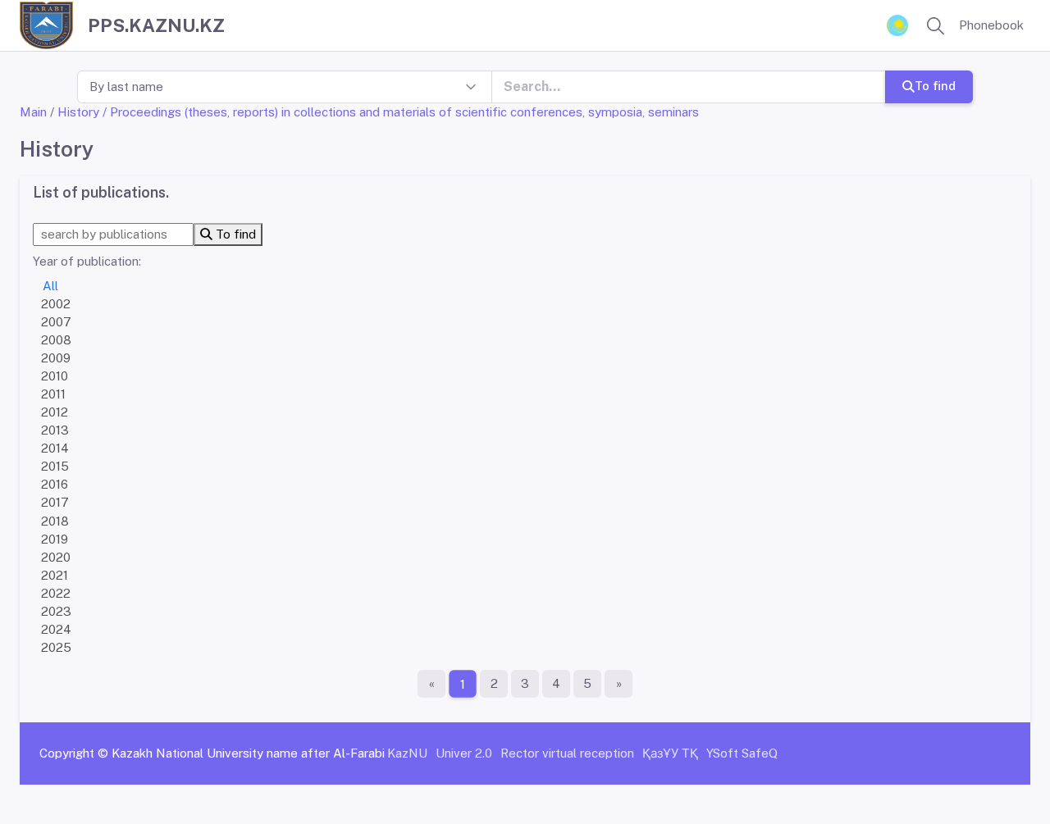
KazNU (407, 753)
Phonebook (991, 25)
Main (33, 112)
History (78, 112)
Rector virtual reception (567, 753)
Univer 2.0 (464, 753)
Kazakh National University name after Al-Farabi (248, 753)
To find (935, 86)
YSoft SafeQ (742, 753)
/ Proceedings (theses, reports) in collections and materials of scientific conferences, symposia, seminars (401, 112)
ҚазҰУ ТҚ (670, 753)
